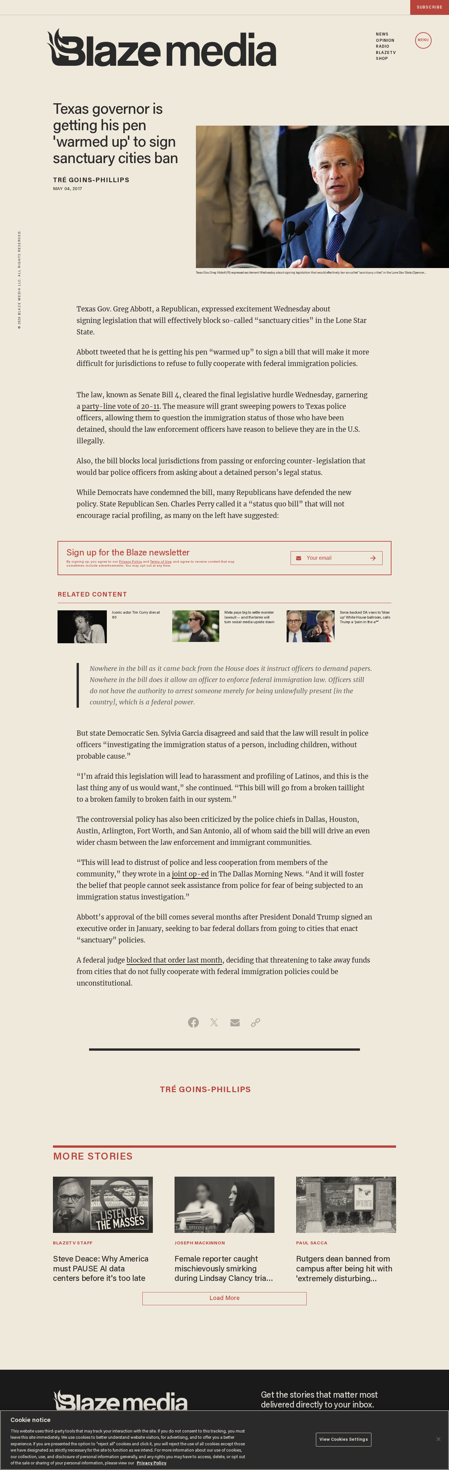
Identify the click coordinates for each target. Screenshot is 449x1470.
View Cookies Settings (343, 1439)
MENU (423, 40)
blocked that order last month (174, 960)
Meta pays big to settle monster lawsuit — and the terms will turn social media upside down (249, 617)
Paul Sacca (311, 1243)
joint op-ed (190, 874)
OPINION (385, 41)
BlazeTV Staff (73, 1243)
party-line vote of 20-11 (120, 406)
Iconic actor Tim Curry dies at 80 (136, 615)
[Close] (438, 1439)
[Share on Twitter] (214, 1022)
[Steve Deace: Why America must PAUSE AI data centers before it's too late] (103, 1204)
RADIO (383, 47)
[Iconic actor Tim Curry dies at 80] (82, 626)
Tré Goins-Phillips (91, 180)
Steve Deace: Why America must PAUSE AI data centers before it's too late (101, 1269)
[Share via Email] (234, 1022)
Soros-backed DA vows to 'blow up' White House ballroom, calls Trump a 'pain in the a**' (365, 617)
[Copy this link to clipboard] (255, 1022)
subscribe (429, 7)
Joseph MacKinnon (200, 1243)
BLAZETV (386, 53)
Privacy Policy (130, 562)
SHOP (382, 59)
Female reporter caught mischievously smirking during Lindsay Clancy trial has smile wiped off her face (223, 1270)
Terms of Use (160, 562)
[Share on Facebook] (193, 1022)
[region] (224, 1440)
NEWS (382, 35)
